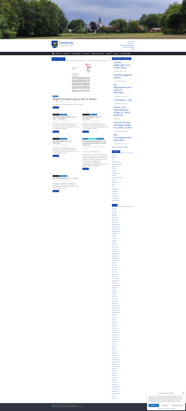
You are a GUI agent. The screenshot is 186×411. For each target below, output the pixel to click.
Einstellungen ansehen (177, 405)
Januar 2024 (115, 276)
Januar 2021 (115, 357)
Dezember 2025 (116, 224)
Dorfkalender (125, 53)
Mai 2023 (114, 294)
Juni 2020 (114, 373)
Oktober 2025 (115, 229)
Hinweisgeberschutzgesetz (127, 45)
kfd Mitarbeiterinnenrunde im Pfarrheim (123, 88)
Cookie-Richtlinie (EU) (128, 47)
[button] (183, 393)
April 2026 (114, 215)
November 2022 (116, 308)
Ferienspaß (102, 146)
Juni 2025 (114, 238)
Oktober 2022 (115, 310)
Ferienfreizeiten (92, 138)
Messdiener (115, 193)
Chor (113, 159)
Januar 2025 (115, 249)
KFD (113, 186)
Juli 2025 (114, 235)
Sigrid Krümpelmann (65, 120)
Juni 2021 (114, 346)
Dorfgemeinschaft (116, 162)
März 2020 (114, 380)
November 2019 (116, 389)
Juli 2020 (114, 371)
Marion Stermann (94, 146)
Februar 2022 (115, 328)
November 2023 (116, 281)
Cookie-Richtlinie (160, 408)
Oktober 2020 (115, 364)
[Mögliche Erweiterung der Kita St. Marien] (80, 63)
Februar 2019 (115, 398)
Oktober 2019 (115, 391)
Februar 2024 (115, 274)
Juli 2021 (114, 344)
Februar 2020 (115, 382)
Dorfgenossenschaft (97, 53)
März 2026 (114, 217)
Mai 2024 (114, 267)
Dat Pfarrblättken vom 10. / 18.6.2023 (63, 142)
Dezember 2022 (116, 305)
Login (132, 49)
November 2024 (116, 254)
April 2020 (114, 377)
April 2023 (114, 296)
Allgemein (55, 96)
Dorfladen (114, 166)
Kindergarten (115, 189)
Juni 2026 (114, 211)
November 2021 (116, 335)
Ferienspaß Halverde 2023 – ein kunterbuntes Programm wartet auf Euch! (94, 143)
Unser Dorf (66, 53)
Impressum (173, 408)
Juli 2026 (114, 208)
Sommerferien (85, 148)
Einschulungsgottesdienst (123, 76)
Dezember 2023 (116, 278)
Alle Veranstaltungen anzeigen (120, 147)
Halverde (66, 42)
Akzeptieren (154, 405)
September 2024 (116, 258)
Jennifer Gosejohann (65, 101)
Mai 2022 (114, 321)
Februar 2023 (115, 301)
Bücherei (114, 157)
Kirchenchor (115, 191)
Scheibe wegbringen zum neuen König (122, 65)
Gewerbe (108, 53)
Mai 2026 (114, 213)
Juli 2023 (114, 290)
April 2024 (114, 269)
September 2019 (116, 393)
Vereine (116, 53)
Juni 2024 (114, 265)
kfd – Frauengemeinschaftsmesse (123, 137)
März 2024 (114, 272)
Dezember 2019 (116, 386)
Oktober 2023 (115, 283)
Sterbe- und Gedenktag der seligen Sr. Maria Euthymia (122, 111)
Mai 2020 (114, 375)
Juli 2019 (114, 395)
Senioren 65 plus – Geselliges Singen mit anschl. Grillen (123, 125)
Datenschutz (167, 408)
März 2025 (114, 244)
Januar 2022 (115, 330)
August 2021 (115, 341)
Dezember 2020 (116, 359)
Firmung (114, 175)
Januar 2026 (115, 222)
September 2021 (116, 339)
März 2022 (114, 326)
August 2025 (115, 233)
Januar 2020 (115, 384)
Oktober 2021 (115, 337)
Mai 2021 (114, 348)
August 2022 (115, 314)
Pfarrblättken (56, 114)
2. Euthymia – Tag (123, 99)
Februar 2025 (115, 247)
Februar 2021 (115, 355)
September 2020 (116, 366)
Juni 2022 (114, 319)
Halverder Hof (115, 182)
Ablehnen (165, 405)
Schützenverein (115, 200)
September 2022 (116, 312)
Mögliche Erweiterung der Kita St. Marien (75, 99)
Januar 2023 (115, 303)
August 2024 (115, 260)
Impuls (113, 184)
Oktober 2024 (115, 256)
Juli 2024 (114, 263)
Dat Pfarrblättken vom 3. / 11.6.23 (65, 178)
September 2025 (116, 231)
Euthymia (86, 53)
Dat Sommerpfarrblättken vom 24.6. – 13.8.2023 (64, 118)
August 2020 (115, 368)
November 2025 (116, 226)
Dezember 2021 (116, 332)
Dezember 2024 (116, 251)
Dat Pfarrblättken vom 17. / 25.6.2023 (92, 118)
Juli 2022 (114, 317)
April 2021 (114, 350)
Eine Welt (114, 168)
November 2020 (116, 362)
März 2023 (114, 299)
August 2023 (115, 287)
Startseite (58, 53)
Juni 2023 (114, 292)
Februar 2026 (115, 220)
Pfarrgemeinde (76, 53)
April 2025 (114, 242)
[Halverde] (53, 53)
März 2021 (114, 353)
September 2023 (116, 285)
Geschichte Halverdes (117, 177)
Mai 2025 (114, 240)
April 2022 (114, 323)
